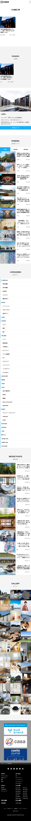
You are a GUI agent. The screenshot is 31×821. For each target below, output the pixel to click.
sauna (3, 317)
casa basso (18, 793)
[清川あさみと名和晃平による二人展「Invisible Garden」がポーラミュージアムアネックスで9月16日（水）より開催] (8, 502)
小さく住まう (6, 372)
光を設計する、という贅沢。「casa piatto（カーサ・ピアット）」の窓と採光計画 (23, 477)
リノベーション (6, 306)
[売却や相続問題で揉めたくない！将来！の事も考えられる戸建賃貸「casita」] (8, 22)
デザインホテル (6, 309)
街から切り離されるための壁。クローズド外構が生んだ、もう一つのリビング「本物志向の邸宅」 (23, 245)
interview (3, 427)
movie (3, 383)
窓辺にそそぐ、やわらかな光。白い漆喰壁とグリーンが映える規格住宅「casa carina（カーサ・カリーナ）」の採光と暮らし (23, 511)
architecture (4, 280)
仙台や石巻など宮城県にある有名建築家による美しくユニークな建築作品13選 (23, 188)
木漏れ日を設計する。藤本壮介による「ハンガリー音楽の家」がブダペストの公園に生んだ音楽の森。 (23, 466)
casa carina (25, 789)
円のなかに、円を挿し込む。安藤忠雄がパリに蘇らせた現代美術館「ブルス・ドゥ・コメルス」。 (23, 489)
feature (3, 409)
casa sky (17, 794)
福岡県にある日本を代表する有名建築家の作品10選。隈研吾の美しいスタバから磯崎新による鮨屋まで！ (23, 155)
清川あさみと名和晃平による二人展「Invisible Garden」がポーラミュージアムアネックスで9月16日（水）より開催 (23, 256)
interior (3, 302)
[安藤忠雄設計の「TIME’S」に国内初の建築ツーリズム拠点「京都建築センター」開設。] (8, 535)
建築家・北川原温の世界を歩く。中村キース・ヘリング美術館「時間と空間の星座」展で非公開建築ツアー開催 (23, 233)
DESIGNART (5, 405)
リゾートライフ (6, 365)
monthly (26, 149)
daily (5, 149)
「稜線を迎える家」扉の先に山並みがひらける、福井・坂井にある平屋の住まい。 (23, 522)
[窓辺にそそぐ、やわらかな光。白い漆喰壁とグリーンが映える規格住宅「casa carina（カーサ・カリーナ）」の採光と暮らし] (8, 513)
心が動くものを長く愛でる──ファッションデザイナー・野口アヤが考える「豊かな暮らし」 (23, 545)
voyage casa (4, 438)
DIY (3, 357)
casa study (4, 446)
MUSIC (3, 379)
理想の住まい (6, 298)
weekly (15, 149)
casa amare (18, 789)
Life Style (3, 335)
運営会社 (16, 808)
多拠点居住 (5, 343)
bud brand (4, 423)
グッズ (4, 324)
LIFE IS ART (4, 376)
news (2, 431)
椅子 (4, 332)
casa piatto (18, 796)
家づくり (3, 434)
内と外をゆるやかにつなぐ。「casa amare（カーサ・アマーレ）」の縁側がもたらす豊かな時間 (23, 556)
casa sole (25, 787)
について (15, 127)
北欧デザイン (6, 313)
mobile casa (25, 798)
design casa (4, 442)
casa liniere (18, 791)
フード (4, 339)
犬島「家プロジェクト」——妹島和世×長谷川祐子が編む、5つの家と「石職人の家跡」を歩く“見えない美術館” (23, 200)
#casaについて (10, 808)
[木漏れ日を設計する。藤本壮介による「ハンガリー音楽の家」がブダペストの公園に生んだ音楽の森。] (8, 468)
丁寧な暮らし (6, 346)
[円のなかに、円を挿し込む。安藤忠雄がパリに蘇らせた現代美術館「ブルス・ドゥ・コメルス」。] (8, 491)
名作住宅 (5, 291)
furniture (3, 321)
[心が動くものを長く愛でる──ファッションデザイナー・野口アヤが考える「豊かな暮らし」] (8, 547)
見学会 (4, 394)
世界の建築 (5, 283)
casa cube (18, 787)
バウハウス (5, 295)
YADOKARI (5, 416)
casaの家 (18, 785)
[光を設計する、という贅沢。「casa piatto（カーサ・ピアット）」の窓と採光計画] (8, 479)
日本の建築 (5, 287)
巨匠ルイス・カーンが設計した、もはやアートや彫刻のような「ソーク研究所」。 (23, 166)
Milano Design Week (7, 402)
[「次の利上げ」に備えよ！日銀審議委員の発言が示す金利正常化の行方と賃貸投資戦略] (8, 569)
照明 (4, 328)
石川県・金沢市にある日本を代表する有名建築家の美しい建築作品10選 (23, 177)
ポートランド (6, 350)
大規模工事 (16, 10)
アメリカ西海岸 (6, 354)
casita (2, 26)
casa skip (25, 793)
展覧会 (4, 398)
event (2, 387)
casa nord (25, 791)
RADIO (4, 420)
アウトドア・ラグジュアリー (9, 412)
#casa (15, 814)
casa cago (25, 794)
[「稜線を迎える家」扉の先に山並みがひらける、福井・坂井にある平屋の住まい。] (8, 524)
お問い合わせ (15, 811)
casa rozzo (25, 796)
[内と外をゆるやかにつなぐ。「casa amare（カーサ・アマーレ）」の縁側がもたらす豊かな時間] (8, 558)
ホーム (5, 808)
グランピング (6, 361)
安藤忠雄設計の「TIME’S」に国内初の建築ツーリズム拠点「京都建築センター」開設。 (23, 533)
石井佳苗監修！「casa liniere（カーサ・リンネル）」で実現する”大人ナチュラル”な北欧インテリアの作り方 (23, 222)
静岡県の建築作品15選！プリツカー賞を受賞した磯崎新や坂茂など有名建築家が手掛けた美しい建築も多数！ (23, 211)
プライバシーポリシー (23, 808)
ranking (15, 57)
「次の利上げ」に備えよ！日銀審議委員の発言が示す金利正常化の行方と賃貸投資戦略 (23, 567)
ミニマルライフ (6, 368)
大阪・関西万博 (6, 391)
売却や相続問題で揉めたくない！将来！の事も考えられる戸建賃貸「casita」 (7, 31)
